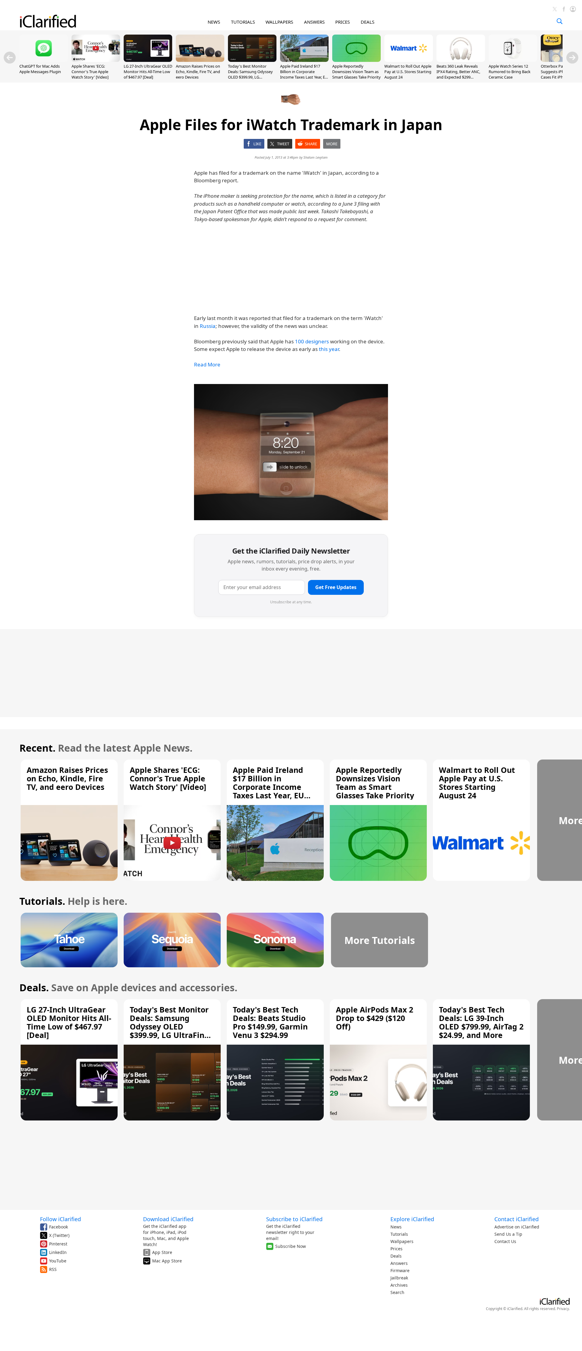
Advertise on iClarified (516, 1227)
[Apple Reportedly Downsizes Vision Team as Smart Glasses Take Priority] (356, 60)
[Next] (572, 58)
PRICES (342, 22)
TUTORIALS (243, 22)
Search (397, 1292)
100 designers (312, 341)
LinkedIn (58, 1252)
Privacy (563, 1308)
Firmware (400, 1270)
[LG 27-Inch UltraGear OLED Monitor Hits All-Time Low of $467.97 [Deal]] (148, 60)
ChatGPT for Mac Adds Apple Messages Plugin (40, 68)
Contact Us (505, 1241)
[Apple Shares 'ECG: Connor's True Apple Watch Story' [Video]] (96, 60)
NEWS (214, 22)
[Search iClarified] (560, 21)
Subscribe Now (290, 1246)
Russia (208, 325)
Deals (396, 1256)
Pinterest (58, 1244)
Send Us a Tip (508, 1234)
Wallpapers (401, 1241)
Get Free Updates (335, 587)
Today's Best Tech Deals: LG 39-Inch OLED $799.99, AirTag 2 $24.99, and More (481, 1022)
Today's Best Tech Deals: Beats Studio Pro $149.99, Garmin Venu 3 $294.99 (270, 1022)
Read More (207, 364)
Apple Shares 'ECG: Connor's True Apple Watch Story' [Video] (90, 71)
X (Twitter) (59, 1235)
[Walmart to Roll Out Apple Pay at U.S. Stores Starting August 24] (408, 60)
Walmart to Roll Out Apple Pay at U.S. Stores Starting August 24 (407, 71)
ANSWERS (314, 22)
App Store (162, 1252)
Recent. (37, 747)
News (396, 1227)
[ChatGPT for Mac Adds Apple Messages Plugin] (43, 60)
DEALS (367, 22)
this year (329, 348)
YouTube (57, 1261)
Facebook (58, 1227)
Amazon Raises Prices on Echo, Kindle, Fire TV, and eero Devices (198, 71)
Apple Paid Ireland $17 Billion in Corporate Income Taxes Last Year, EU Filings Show (304, 74)
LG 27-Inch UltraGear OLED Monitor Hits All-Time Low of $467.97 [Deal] (148, 71)
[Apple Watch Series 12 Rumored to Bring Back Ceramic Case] (513, 60)
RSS (53, 1269)
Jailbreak (399, 1278)
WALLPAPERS (279, 22)
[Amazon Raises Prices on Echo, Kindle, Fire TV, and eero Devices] (200, 60)
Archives (399, 1285)
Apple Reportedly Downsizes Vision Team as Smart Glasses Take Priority (356, 71)
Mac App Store (167, 1261)
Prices (396, 1249)
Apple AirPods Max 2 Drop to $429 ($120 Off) (374, 1018)
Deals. (34, 987)
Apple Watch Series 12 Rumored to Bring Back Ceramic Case (509, 71)
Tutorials (399, 1234)
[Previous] (10, 58)
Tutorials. (42, 901)
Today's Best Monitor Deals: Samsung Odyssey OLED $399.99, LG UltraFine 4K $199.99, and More (250, 77)
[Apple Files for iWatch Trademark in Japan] (291, 452)
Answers (399, 1263)
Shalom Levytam (315, 157)
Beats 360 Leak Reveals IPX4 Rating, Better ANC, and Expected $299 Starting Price (458, 74)
